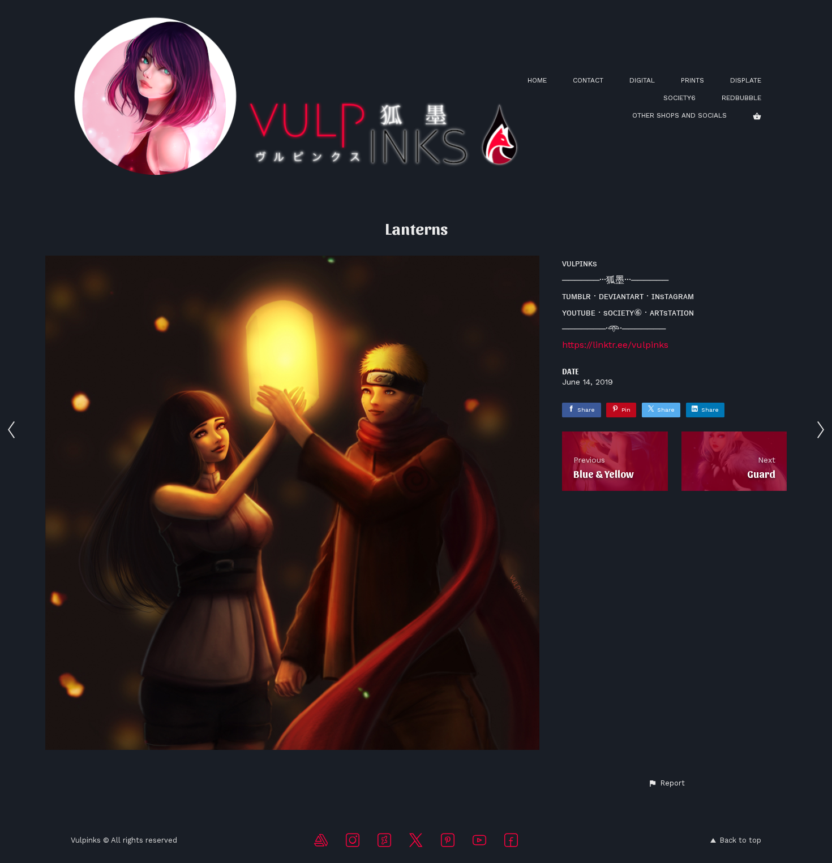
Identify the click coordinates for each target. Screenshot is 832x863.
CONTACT (588, 80)
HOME (537, 80)
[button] (666, 783)
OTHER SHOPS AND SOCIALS (679, 115)
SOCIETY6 (679, 98)
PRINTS (692, 80)
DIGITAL (642, 80)
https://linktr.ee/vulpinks (615, 344)
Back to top (740, 840)
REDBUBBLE (741, 98)
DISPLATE (745, 80)
